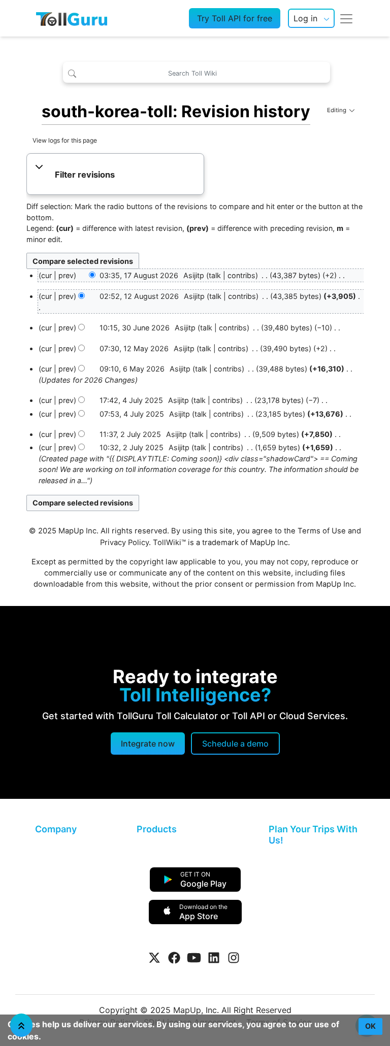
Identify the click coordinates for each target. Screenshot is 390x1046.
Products (157, 829)
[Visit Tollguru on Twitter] (154, 958)
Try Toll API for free (234, 18)
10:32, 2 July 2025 (132, 447)
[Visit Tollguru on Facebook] (174, 958)
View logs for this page (64, 140)
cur (46, 296)
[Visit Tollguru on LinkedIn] (214, 958)
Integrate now (148, 743)
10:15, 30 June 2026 (135, 327)
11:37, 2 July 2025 (130, 434)
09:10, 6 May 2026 (132, 368)
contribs (241, 275)
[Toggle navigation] (346, 18)
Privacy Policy (124, 542)
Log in (305, 18)
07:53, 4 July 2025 (132, 414)
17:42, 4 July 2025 (131, 400)
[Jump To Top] (21, 1025)
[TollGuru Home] (71, 18)
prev (66, 275)
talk (215, 275)
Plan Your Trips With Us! (313, 835)
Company (56, 829)
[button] (115, 175)
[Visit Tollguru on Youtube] (194, 958)
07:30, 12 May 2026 (134, 348)
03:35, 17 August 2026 (139, 275)
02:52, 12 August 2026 (139, 296)
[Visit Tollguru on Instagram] (234, 958)
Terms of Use (322, 530)
